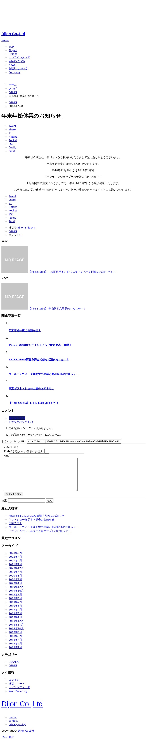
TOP (11, 46)
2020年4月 (15, 571)
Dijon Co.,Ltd (13, 34)
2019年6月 (15, 605)
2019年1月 (15, 617)
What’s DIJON (17, 61)
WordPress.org (18, 691)
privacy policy (17, 724)
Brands (13, 54)
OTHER (13, 102)
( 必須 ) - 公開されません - (24, 451)
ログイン (14, 679)
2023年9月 (15, 553)
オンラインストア (19, 57)
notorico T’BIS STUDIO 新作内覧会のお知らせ (36, 515)
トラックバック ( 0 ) (21, 421)
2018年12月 (16, 621)
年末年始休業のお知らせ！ (25, 330)
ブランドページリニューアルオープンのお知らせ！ (39, 530)
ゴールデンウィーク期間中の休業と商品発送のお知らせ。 (44, 374)
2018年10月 (16, 628)
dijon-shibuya (26, 227)
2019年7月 (15, 602)
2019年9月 (15, 594)
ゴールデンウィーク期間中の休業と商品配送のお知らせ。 (44, 527)
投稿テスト (15, 523)
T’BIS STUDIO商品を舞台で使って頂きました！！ (39, 359)
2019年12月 (16, 587)
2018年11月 (16, 624)
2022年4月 (15, 556)
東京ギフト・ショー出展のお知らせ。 (31, 388)
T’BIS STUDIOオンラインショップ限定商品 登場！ (40, 345)
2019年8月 (15, 598)
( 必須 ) (11, 447)
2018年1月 (15, 647)
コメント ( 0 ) (17, 418)
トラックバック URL (13, 441)
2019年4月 (15, 609)
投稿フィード (17, 683)
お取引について (18, 68)
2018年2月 (15, 643)
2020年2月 (15, 579)
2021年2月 (15, 564)
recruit (13, 717)
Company (14, 72)
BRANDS (14, 661)
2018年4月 (15, 639)
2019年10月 (16, 590)
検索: (4, 500)
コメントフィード (19, 687)
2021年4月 (15, 560)
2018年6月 (15, 636)
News (12, 64)
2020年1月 (15, 583)
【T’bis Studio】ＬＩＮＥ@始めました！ (34, 403)
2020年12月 (16, 568)
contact (13, 720)
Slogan (13, 50)
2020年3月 (15, 575)
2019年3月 (15, 613)
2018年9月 (15, 632)
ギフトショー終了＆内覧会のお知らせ (31, 519)
